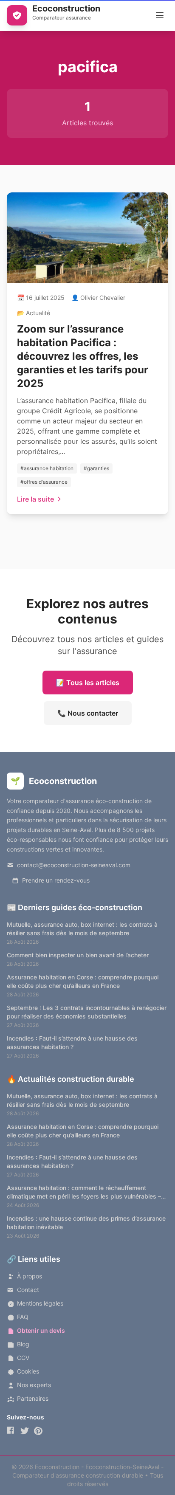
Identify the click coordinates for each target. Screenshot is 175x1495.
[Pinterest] (38, 1431)
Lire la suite (35, 499)
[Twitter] (24, 1431)
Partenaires (32, 1398)
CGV (23, 1357)
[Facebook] (11, 1431)
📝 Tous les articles (87, 682)
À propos (29, 1276)
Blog (23, 1344)
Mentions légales (40, 1303)
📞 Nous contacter (87, 713)
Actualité (38, 312)
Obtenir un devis (41, 1330)
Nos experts (34, 1384)
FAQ (22, 1316)
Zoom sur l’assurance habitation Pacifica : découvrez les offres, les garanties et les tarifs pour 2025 (82, 356)
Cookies (28, 1371)
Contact (28, 1289)
